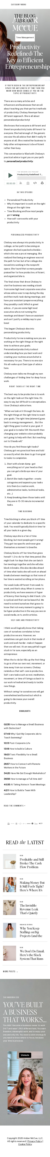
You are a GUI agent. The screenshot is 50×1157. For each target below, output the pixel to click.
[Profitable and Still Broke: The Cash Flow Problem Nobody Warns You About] (9, 861)
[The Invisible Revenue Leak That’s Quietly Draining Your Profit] (9, 907)
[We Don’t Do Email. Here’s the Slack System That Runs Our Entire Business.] (9, 953)
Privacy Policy (35, 1141)
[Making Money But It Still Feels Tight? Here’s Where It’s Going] (9, 884)
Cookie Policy (25, 1144)
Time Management (25, 37)
